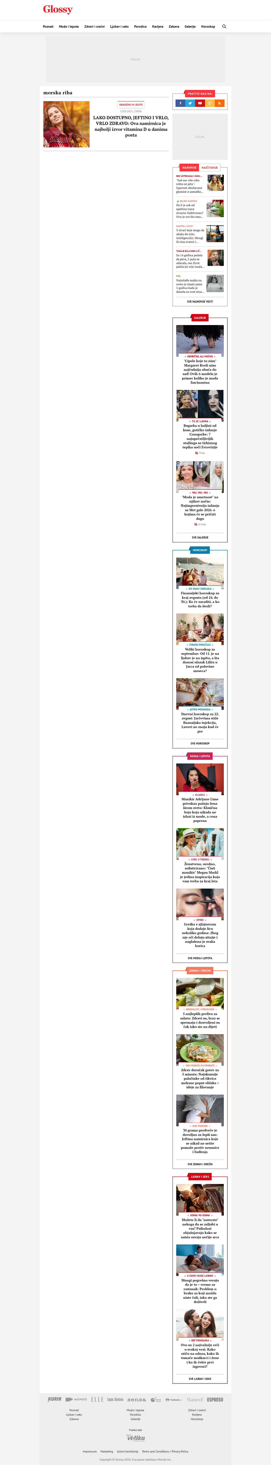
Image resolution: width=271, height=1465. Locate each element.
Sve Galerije (200, 537)
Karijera (157, 26)
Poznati (48, 26)
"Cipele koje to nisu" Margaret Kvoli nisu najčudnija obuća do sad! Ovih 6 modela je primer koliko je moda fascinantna (200, 372)
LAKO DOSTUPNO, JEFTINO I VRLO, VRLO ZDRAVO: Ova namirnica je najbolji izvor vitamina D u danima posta (131, 126)
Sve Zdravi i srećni (200, 1164)
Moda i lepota (69, 26)
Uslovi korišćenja (127, 1451)
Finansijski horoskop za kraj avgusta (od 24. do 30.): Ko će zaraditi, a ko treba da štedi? (200, 599)
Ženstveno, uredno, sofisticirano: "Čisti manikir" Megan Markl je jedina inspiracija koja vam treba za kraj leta (200, 872)
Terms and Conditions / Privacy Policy (165, 1451)
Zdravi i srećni (94, 26)
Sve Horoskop (200, 743)
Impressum (90, 1451)
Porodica (140, 26)
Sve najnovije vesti (200, 301)
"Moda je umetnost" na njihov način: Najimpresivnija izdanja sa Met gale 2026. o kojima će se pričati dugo (200, 508)
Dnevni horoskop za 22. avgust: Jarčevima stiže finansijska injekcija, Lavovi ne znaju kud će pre (200, 722)
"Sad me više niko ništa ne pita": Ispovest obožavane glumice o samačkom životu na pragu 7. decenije (190, 186)
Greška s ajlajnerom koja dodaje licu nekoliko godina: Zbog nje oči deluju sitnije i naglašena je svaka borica (200, 935)
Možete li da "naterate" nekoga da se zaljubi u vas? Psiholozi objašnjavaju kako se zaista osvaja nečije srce (200, 1228)
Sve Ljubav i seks (200, 1379)
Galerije (190, 26)
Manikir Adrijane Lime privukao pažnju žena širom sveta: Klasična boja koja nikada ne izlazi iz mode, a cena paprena (200, 810)
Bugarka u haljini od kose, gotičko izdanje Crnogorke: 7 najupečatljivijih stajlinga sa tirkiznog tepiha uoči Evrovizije (200, 436)
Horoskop (208, 26)
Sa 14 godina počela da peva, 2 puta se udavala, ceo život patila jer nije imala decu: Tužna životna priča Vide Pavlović (189, 261)
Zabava (174, 26)
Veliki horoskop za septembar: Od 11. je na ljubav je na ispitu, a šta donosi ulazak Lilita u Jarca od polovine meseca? (200, 660)
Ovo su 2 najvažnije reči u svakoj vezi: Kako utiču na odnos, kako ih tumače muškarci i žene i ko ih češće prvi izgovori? (200, 1356)
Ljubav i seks (119, 26)
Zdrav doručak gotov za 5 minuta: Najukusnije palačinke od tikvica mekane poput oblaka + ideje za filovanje (200, 1078)
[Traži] (224, 26)
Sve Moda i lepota (200, 958)
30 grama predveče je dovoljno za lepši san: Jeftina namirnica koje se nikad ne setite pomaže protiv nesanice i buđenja (200, 1141)
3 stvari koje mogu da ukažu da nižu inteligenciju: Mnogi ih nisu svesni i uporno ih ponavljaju (190, 236)
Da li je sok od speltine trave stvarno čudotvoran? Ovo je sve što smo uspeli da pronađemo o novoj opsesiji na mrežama (190, 211)
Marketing (106, 1451)
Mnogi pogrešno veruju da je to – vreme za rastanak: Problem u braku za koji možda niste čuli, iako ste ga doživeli (200, 1291)
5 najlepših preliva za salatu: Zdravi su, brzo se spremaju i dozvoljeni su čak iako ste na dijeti (200, 1020)
